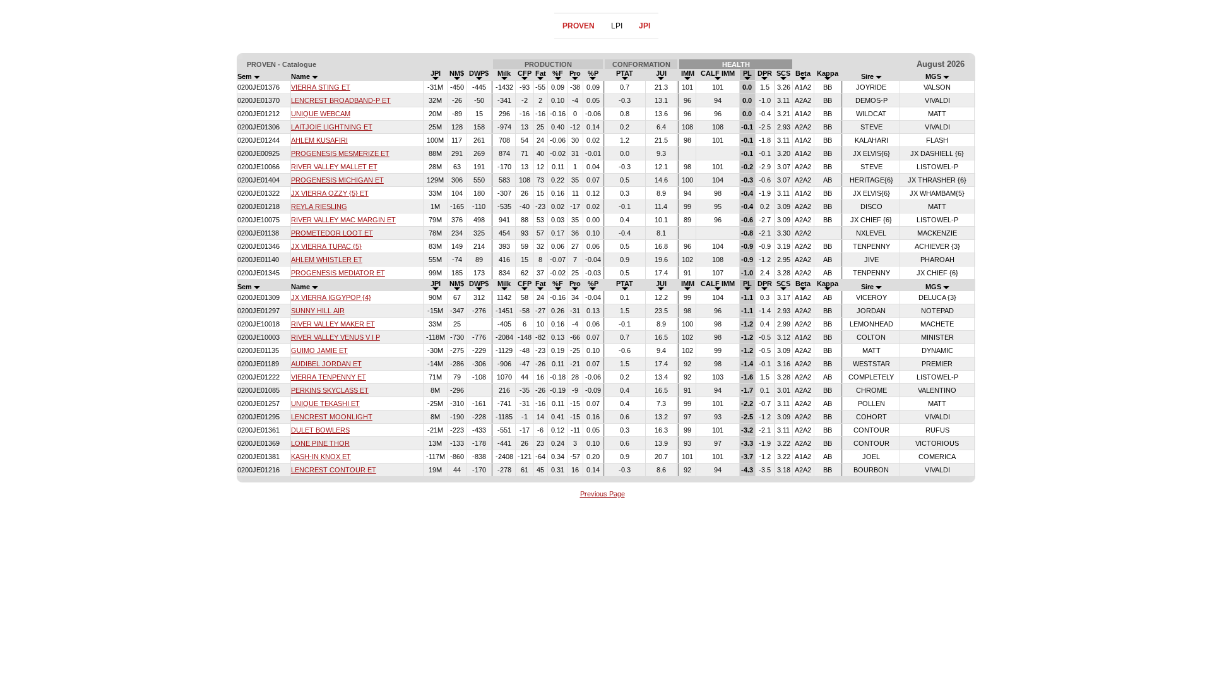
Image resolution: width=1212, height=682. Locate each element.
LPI (616, 25)
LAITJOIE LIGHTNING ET (331, 127)
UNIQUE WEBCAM (320, 113)
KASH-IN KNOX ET (321, 456)
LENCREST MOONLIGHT (331, 417)
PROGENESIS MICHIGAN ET (337, 180)
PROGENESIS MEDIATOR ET (338, 273)
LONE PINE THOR (320, 443)
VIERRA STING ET (320, 87)
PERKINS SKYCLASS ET (330, 390)
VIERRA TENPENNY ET (328, 377)
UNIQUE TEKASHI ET (325, 403)
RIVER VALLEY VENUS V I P (335, 337)
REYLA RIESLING (319, 206)
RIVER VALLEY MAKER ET (333, 324)
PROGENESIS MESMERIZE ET (340, 153)
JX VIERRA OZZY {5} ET (330, 193)
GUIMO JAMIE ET (319, 350)
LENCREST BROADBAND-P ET (341, 100)
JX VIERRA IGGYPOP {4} (331, 297)
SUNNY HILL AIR (318, 310)
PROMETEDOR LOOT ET (332, 233)
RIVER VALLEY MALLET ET (334, 166)
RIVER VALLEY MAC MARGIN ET (343, 220)
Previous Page (602, 494)
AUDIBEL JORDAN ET (326, 364)
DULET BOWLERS (320, 430)
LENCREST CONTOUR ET (333, 470)
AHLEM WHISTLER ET (326, 259)
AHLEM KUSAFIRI (319, 140)
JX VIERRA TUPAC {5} (326, 246)
